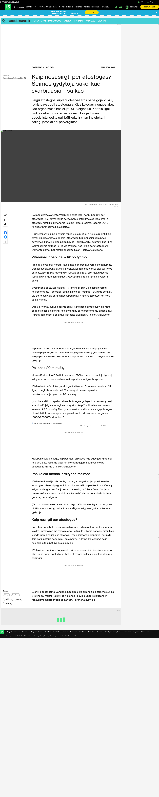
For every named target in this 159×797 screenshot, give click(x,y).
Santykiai (29, 7)
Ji (35, 7)
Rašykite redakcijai (13, 632)
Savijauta (7, 603)
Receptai (95, 7)
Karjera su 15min (36, 632)
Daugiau (105, 7)
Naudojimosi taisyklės (112, 632)
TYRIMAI (78, 20)
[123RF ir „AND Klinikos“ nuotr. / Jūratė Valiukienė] (61, 166)
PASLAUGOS (54, 20)
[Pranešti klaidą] (5, 224)
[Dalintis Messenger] (5, 237)
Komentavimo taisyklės (131, 632)
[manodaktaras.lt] (17, 21)
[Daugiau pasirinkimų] (5, 241)
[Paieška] (116, 7)
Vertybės (48, 632)
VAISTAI (102, 20)
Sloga (6, 595)
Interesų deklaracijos (70, 632)
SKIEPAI (67, 20)
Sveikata (15, 595)
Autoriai (99, 632)
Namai (61, 7)
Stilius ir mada (51, 7)
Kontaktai (56, 632)
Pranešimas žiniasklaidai (13, 78)
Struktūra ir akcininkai (87, 632)
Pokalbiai (69, 7)
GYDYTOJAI (40, 20)
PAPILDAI (90, 20)
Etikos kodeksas (146, 632)
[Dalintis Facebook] (5, 232)
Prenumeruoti (149, 7)
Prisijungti (134, 7)
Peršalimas (8, 599)
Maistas (86, 7)
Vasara (18, 599)
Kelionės (78, 7)
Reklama (25, 632)
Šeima (42, 7)
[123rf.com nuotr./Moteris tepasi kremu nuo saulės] (73, 423)
